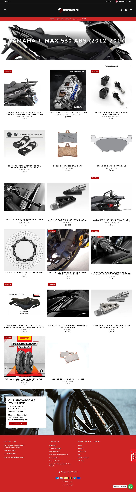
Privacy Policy (53, 458)
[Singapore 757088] (68, 412)
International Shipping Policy (58, 455)
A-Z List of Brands (55, 448)
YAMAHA (81, 461)
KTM (79, 455)
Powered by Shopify (68, 485)
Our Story (52, 445)
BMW (80, 445)
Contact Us (7, 1)
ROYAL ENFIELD (83, 458)
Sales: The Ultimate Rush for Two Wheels (60, 465)
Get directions (18, 423)
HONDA (80, 448)
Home (67, 36)
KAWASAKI (82, 452)
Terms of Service (54, 461)
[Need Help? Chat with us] (130, 486)
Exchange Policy (54, 452)
